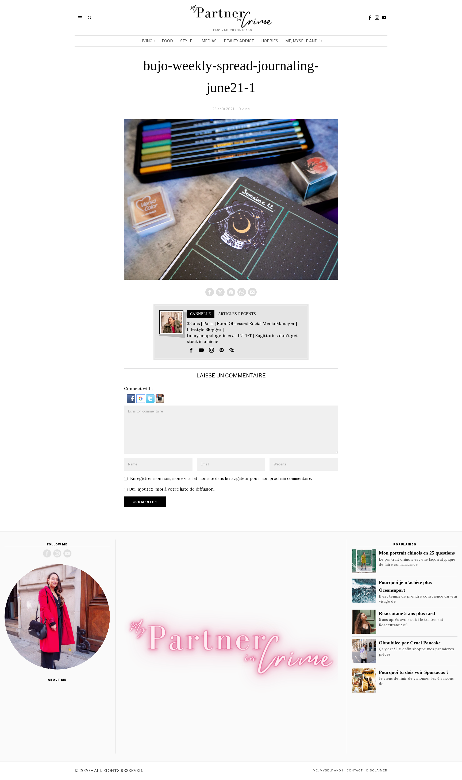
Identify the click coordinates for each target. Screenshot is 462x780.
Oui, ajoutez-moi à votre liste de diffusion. (171, 489)
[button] (131, 398)
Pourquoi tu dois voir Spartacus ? (414, 672)
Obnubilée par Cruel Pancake (410, 642)
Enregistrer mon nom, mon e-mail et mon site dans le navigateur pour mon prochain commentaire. (221, 478)
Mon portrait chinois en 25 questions (417, 553)
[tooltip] (370, 17)
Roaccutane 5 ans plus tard (407, 613)
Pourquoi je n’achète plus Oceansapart (405, 586)
